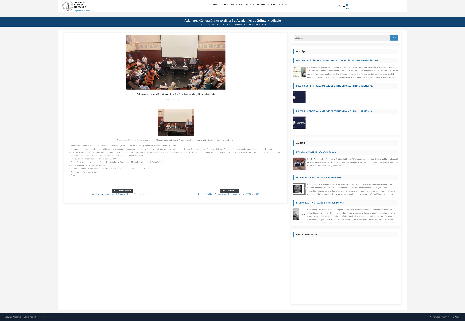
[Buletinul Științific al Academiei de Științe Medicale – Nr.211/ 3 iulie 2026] (299, 123)
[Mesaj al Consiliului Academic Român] (299, 164)
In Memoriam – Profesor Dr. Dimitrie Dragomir (320, 203)
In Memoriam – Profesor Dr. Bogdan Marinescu (320, 177)
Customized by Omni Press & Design (445, 317)
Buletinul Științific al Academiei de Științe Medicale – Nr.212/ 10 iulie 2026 (334, 86)
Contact (275, 4)
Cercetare (261, 4)
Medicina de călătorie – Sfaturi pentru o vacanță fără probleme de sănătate (337, 61)
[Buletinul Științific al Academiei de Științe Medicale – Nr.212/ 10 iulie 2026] (299, 98)
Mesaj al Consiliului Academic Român (316, 152)
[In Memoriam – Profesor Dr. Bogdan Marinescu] (299, 189)
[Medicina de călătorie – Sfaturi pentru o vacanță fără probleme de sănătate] (299, 72)
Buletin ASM (245, 4)
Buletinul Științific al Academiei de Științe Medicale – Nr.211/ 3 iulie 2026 (334, 111)
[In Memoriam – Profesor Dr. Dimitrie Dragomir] (299, 215)
